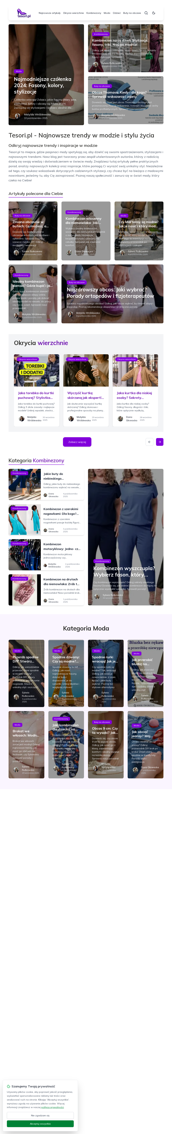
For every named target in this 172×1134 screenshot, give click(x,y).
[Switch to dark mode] (154, 13)
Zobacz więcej (77, 442)
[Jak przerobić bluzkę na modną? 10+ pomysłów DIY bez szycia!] (145, 673)
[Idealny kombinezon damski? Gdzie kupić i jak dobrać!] (33, 293)
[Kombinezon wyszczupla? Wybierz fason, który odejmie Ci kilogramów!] (125, 537)
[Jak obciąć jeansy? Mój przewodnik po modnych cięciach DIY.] (145, 744)
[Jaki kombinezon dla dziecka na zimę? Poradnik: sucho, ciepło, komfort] (66, 744)
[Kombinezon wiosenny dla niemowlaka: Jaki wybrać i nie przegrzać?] (85, 231)
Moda (107, 12)
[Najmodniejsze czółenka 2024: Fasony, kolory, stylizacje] (46, 74)
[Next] (159, 442)
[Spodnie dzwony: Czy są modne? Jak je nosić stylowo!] (66, 673)
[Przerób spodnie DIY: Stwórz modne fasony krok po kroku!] (26, 673)
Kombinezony (94, 12)
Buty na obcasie (132, 12)
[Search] (146, 13)
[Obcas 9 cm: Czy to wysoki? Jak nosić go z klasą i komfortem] (106, 744)
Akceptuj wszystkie (40, 1123)
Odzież (117, 12)
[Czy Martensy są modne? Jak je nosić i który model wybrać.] (139, 231)
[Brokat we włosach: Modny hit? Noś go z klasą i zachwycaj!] (26, 744)
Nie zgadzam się (40, 1115)
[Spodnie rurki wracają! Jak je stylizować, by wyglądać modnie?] (106, 673)
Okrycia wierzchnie (73, 12)
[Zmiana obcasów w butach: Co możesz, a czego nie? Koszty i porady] (33, 231)
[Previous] (149, 442)
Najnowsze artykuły (49, 12)
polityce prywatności (52, 1107)
